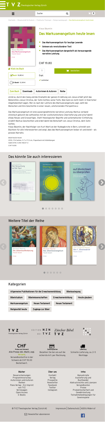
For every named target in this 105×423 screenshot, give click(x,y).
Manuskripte (83, 375)
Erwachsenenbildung (62, 297)
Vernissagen (21, 390)
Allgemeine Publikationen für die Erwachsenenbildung (35, 292)
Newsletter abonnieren (38, 414)
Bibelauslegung (73, 292)
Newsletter (52, 382)
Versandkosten (83, 385)
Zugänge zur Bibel (41, 309)
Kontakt (52, 375)
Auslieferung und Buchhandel (83, 379)
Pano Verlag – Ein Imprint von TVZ (22, 386)
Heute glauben (85, 297)
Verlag (52, 378)
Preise (83, 387)
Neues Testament (42, 303)
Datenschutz (73, 408)
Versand (21, 354)
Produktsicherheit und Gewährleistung (83, 391)
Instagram (52, 390)
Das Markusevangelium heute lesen (81, 20)
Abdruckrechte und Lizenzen (83, 382)
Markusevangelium (19, 303)
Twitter (52, 387)
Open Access (22, 392)
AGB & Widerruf (88, 408)
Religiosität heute (18, 309)
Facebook (52, 385)
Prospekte (52, 380)
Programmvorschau (22, 378)
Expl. (41, 75)
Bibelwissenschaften (37, 297)
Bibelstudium (16, 297)
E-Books (22, 395)
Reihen (22, 382)
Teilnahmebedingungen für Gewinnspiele (83, 396)
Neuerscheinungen (21, 375)
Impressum (61, 408)
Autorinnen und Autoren (21, 380)
